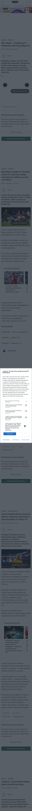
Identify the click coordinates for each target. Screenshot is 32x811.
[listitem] (16, 401)
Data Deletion (6, 439)
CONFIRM (10, 433)
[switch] (25, 405)
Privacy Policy (25, 439)
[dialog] (16, 405)
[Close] (28, 371)
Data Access (16, 439)
